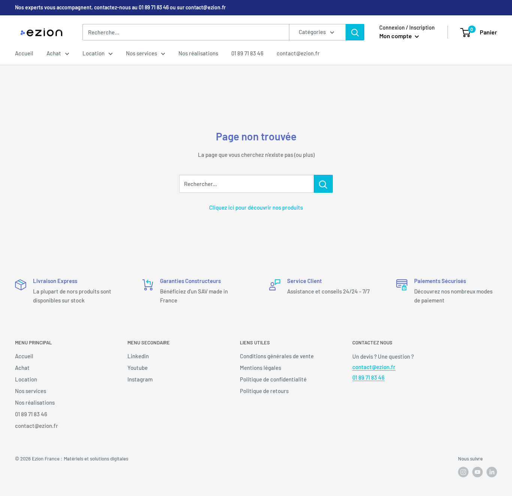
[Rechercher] (355, 32)
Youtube (137, 367)
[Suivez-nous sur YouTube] (477, 472)
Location (93, 53)
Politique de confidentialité (273, 379)
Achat (53, 53)
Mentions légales (260, 367)
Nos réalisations (198, 53)
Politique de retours (264, 390)
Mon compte (396, 35)
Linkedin (138, 356)
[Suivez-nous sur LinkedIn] (492, 472)
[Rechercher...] (323, 184)
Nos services (141, 53)
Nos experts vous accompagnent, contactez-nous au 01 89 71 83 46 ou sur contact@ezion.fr (120, 7)
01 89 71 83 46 (247, 53)
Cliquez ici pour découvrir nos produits (256, 207)
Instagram (140, 379)
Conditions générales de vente (277, 356)
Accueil (24, 53)
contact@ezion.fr (298, 53)
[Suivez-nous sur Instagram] (463, 472)
